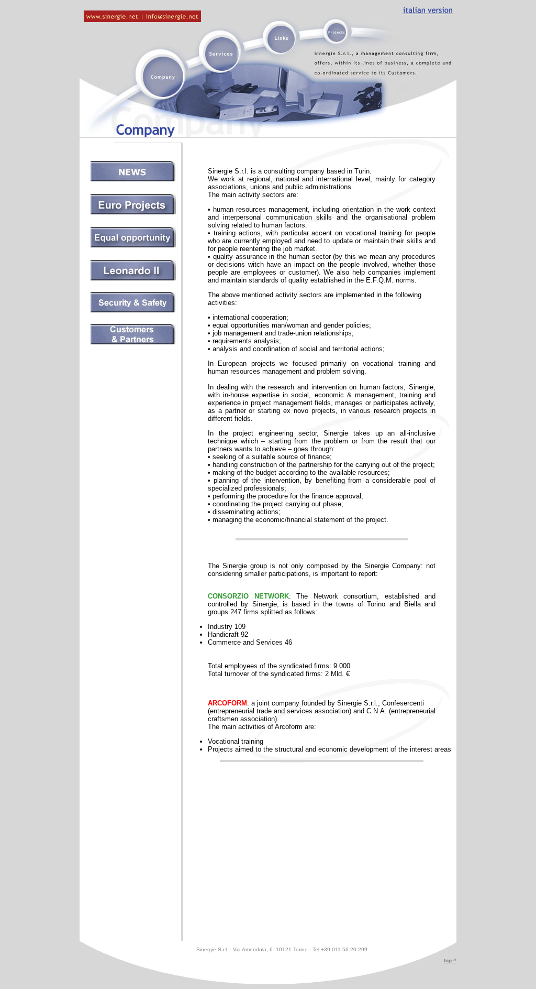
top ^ (450, 960)
